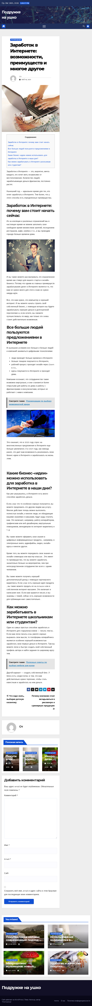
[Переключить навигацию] (44, 26)
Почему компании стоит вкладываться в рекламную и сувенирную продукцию (43, 701)
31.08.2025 (12, 944)
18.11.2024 (12, 970)
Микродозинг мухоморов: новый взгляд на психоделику (23, 966)
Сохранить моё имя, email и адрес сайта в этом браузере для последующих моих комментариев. (30, 893)
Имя (7, 845)
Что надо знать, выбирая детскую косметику (15, 699)
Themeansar (6, 1002)
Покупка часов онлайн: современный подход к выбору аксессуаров (23, 940)
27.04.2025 (57, 944)
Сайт (6, 873)
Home (56, 1001)
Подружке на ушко (21, 987)
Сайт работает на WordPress (13, 1000)
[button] (84, 26)
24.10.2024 (56, 970)
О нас (63, 1001)
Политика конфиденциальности (78, 1001)
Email (7, 859)
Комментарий (11, 795)
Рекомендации (16, 39)
